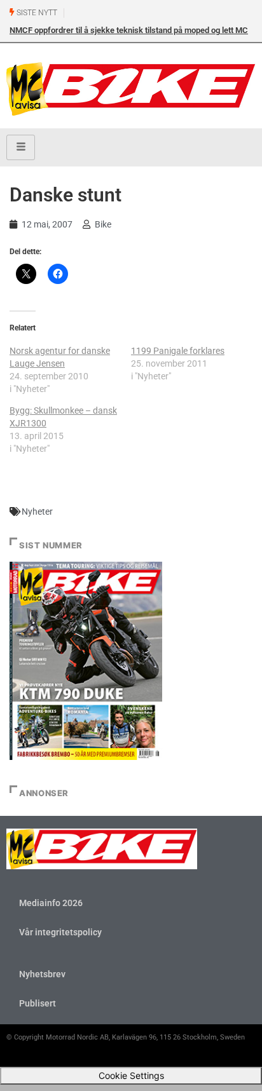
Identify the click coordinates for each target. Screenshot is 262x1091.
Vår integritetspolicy (60, 932)
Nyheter (37, 511)
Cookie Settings (131, 1075)
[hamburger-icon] (20, 147)
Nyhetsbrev (42, 974)
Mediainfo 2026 (51, 903)
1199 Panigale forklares (177, 351)
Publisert (37, 1003)
